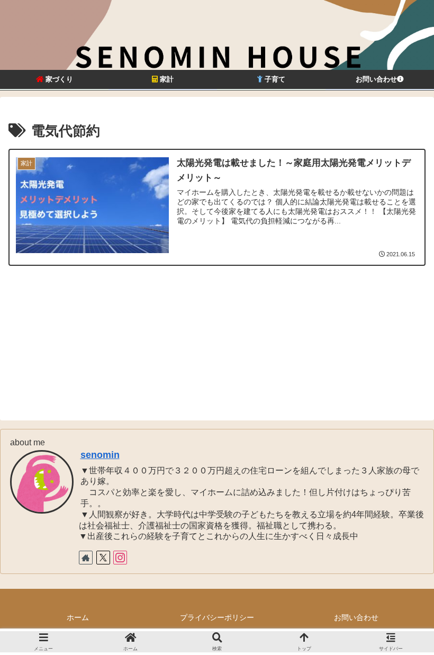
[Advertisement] (217, 340)
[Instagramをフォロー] (120, 557)
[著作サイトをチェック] (86, 557)
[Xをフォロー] (103, 557)
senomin (100, 455)
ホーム (78, 617)
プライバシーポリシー (217, 617)
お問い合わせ (356, 617)
